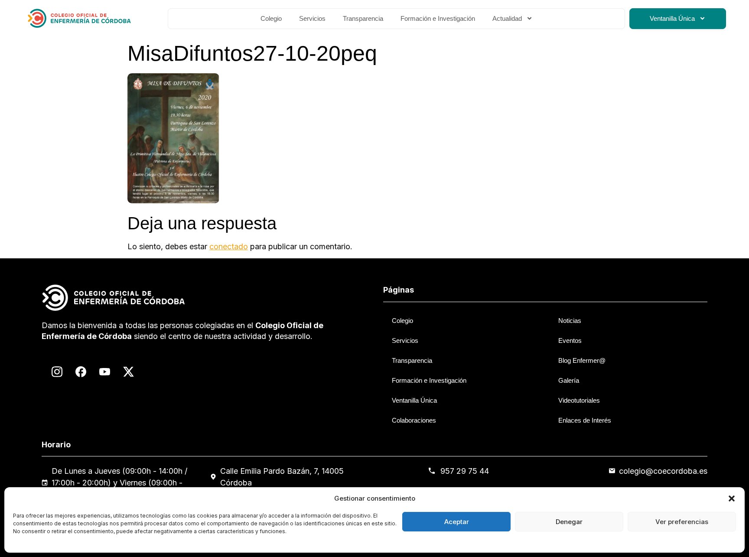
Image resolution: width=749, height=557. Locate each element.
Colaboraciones (414, 420)
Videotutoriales (579, 400)
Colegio (271, 18)
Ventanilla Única (672, 18)
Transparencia (363, 18)
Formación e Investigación (438, 18)
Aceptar (456, 522)
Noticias (569, 320)
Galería (568, 380)
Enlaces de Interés (584, 420)
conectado (228, 246)
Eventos (570, 340)
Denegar (569, 522)
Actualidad (507, 18)
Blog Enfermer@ (582, 360)
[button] (731, 498)
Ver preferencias (681, 522)
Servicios (312, 18)
